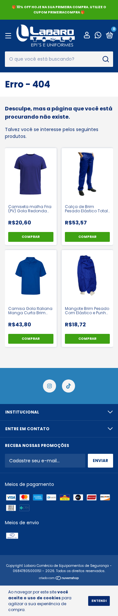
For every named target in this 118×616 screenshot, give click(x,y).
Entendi (99, 600)
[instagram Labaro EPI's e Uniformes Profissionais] (49, 386)
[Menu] (9, 35)
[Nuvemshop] (59, 578)
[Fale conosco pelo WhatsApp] (98, 36)
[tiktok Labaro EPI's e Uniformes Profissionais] (68, 386)
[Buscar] (105, 59)
